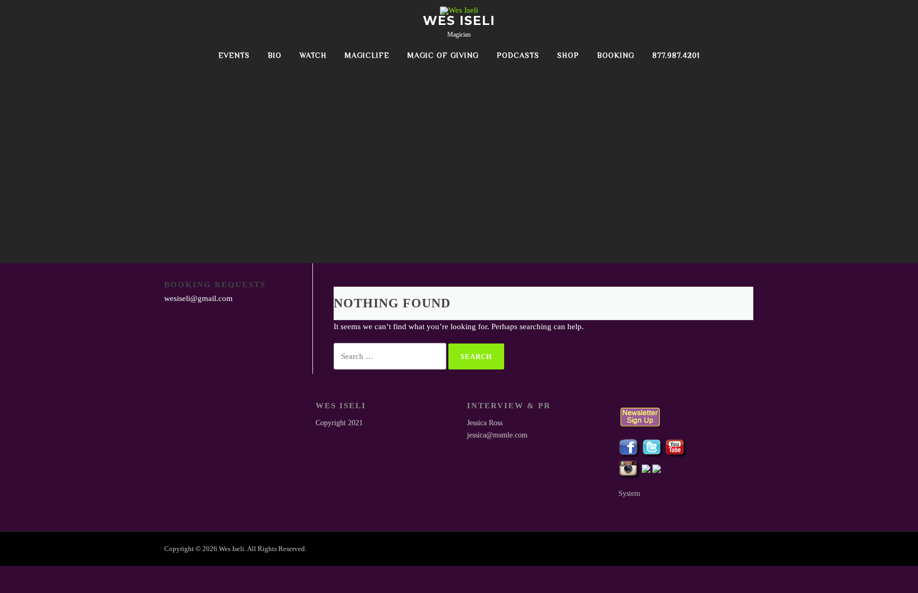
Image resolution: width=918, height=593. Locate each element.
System (629, 493)
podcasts (518, 55)
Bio (275, 55)
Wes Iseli (459, 20)
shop (568, 55)
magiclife (367, 55)
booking (615, 55)
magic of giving (443, 55)
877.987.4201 (676, 55)
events (234, 55)
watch (313, 55)
